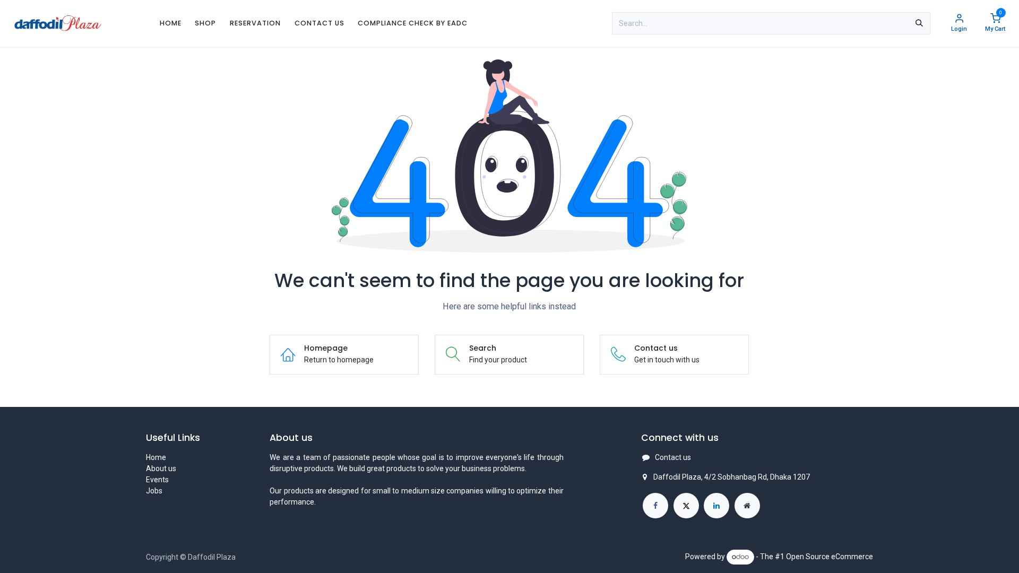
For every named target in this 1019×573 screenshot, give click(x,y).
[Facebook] (655, 505)
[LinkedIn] (716, 505)
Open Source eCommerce (829, 556)
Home (156, 457)
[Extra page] (747, 505)
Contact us (673, 457)
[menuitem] (170, 23)
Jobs (154, 491)
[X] (686, 505)
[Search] (919, 23)
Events (157, 479)
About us (161, 468)
